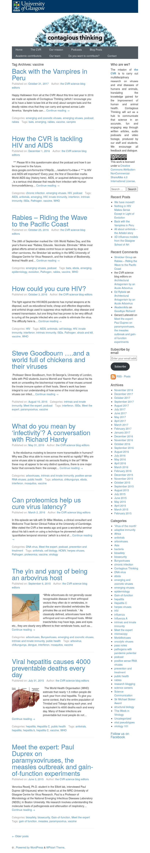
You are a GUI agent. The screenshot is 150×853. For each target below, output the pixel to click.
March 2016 (121, 467)
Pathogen (36, 200)
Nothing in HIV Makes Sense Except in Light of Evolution (124, 211)
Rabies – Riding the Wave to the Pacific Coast (49, 220)
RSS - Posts (123, 376)
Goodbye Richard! (124, 311)
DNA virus (32, 546)
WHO (57, 200)
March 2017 (121, 424)
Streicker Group (123, 257)
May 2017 (120, 417)
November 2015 (123, 478)
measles (43, 821)
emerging (40, 122)
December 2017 (123, 394)
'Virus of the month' (125, 526)
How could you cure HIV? (49, 288)
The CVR (36, 49)
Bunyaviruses (49, 637)
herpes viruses (75, 550)
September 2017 (124, 401)
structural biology (124, 707)
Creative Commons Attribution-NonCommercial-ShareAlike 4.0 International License (123, 173)
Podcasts (76, 49)
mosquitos (30, 483)
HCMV (62, 550)
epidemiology (19, 272)
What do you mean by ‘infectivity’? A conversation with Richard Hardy (51, 432)
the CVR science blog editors (75, 294)
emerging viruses (73, 118)
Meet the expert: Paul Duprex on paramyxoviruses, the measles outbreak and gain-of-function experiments (52, 760)
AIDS (15, 197)
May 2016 (120, 459)
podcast (88, 118)
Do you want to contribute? (84, 56)
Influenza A (120, 618)
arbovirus (57, 479)
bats (31, 122)
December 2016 (123, 436)
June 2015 (120, 498)
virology (53, 554)
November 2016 (123, 440)
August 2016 (121, 451)
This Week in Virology (121, 712)
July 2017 (119, 409)
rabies (15, 122)
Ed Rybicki (120, 292)
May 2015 (120, 502)
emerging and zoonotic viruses (43, 118)
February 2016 (123, 471)
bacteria (119, 549)
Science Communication (123, 693)
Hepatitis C (43, 726)
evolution (34, 272)
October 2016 (122, 444)
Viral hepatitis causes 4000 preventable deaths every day (51, 667)
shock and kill (85, 332)
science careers (123, 687)
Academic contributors (28, 56)
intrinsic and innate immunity (57, 475)
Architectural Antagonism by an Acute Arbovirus (124, 284)
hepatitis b (29, 730)
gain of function (28, 821)
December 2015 (123, 475)
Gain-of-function (60, 817)
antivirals (24, 197)
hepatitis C (42, 730)
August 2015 (121, 490)
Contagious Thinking (126, 568)
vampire (71, 122)
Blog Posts (96, 49)
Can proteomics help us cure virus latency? (46, 503)
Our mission (56, 49)
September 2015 (124, 486)
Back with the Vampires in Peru (49, 74)
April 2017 (120, 421)
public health (35, 479)
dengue (32, 645)
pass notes (120, 645)
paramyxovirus (29, 409)
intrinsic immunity (46, 332)
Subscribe (120, 366)
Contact (112, 56)
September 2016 (124, 448)
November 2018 (123, 390)
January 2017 (122, 432)
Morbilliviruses (122, 637)
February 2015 (123, 513)
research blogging (124, 684)
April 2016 (120, 463)
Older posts (20, 836)
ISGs (26, 200)
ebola (76, 268)
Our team (54, 56)
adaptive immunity (124, 530)
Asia (116, 545)
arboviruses (33, 475)
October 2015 (122, 482)
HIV (70, 193)
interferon (74, 197)
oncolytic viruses (123, 641)
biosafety (31, 817)
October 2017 (122, 398)
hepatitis (31, 726)
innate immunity (58, 197)
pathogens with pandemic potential (125, 651)
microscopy (121, 634)
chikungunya (71, 479)
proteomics (31, 554)
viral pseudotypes (124, 722)
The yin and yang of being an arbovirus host (49, 574)
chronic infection (35, 193)
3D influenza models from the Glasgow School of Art (126, 240)
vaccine (60, 122)
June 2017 (120, 413)
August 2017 (121, 405)
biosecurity (44, 817)
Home (19, 49)
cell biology (65, 328)
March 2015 (121, 509)
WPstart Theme (55, 847)
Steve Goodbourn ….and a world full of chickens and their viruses (51, 359)
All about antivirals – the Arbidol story (126, 231)
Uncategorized (122, 718)
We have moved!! (124, 202)
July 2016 (119, 455)
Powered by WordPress (29, 847)
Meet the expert (33, 405)
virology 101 (121, 726)
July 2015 (119, 494)
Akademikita (121, 307)
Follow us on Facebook (120, 735)
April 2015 (120, 505)
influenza (119, 614)
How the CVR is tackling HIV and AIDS (47, 141)
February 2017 (123, 428)
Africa (117, 533)
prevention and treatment (123, 670)
